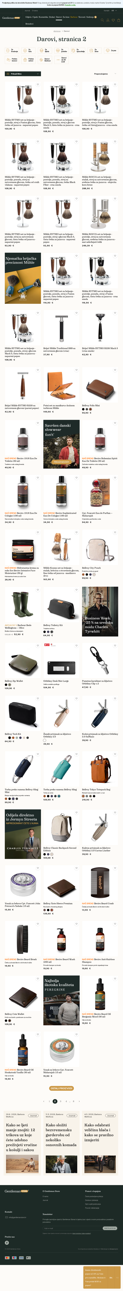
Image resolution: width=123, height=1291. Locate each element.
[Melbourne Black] (87, 574)
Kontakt (106, 11)
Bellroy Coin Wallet (14, 1014)
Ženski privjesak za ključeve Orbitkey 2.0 (57, 735)
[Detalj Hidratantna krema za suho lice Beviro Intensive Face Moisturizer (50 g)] (23, 547)
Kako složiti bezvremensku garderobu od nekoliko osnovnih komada (61, 1135)
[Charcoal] (87, 409)
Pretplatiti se (110, 1228)
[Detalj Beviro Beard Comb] (100, 883)
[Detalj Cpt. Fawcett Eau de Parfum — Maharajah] (100, 493)
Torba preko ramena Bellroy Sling (60, 789)
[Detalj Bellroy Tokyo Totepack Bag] (100, 769)
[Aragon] (44, 910)
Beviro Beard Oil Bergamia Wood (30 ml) (96, 1015)
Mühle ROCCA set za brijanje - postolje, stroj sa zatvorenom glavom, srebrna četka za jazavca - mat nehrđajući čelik (99, 238)
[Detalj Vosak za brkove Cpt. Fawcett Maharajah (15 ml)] (61, 1049)
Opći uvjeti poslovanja (93, 1204)
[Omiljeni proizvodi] (113, 20)
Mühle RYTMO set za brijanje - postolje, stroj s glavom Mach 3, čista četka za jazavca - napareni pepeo (59, 238)
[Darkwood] (52, 910)
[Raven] (94, 796)
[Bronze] (83, 574)
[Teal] (59, 796)
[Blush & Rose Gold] (44, 740)
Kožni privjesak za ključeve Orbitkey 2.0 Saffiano (100, 735)
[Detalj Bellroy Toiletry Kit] (61, 605)
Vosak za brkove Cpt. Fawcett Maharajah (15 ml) (58, 1071)
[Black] (83, 409)
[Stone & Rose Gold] (48, 740)
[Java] (9, 1020)
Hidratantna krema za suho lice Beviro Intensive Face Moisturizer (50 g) (22, 571)
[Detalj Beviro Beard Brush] (23, 939)
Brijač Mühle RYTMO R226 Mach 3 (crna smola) (100, 349)
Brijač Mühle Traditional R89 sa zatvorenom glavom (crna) (59, 349)
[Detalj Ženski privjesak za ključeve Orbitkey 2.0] (61, 713)
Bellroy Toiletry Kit (53, 625)
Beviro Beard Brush (27, 959)
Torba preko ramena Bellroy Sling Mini (21, 791)
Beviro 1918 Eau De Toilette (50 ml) (21, 459)
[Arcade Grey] (6, 738)
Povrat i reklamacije (92, 1208)
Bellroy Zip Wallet (14, 681)
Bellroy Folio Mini (91, 405)
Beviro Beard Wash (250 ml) (59, 960)
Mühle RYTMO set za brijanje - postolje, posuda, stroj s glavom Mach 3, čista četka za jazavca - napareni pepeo (20, 352)
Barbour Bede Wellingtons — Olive (18, 626)
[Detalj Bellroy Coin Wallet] (23, 993)
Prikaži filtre (16, 74)
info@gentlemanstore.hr (17, 1217)
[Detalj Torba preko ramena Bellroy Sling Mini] (23, 769)
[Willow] (9, 685)
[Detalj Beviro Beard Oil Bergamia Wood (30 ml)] (100, 993)
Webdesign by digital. (109, 1249)
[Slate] (52, 632)
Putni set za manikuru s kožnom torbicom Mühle (59, 407)
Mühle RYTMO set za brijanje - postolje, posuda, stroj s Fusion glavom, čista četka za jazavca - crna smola (100, 295)
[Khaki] (90, 796)
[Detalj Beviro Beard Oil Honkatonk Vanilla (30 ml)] (23, 1049)
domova (57, 31)
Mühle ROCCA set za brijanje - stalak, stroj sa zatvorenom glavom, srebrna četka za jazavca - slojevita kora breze (99, 181)
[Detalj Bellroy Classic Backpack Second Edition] (61, 827)
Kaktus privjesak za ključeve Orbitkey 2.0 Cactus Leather (96, 849)
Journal (27, 11)
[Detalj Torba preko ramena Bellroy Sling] (61, 769)
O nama (35, 11)
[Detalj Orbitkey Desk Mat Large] (61, 660)
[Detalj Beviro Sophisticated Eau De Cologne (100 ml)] (61, 493)
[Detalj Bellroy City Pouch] (100, 547)
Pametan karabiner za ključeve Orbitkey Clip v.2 (97, 682)
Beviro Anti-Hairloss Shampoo (98, 960)
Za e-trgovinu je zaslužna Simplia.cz (89, 1249)
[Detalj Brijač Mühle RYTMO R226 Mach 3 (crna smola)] (100, 328)
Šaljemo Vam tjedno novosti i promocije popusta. (67, 1233)
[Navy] (90, 574)
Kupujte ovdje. (70, 5)
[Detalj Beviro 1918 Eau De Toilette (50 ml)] (23, 438)
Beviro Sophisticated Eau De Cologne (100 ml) (59, 514)
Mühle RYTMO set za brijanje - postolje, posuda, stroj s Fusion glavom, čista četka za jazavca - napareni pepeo (58, 295)
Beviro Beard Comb (104, 903)
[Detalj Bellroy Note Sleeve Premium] (61, 883)
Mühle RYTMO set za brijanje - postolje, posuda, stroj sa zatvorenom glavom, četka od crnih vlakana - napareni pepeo (22, 181)
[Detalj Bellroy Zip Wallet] (23, 660)
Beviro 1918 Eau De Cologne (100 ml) (21, 514)
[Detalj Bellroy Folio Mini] (100, 385)
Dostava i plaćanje (91, 1200)
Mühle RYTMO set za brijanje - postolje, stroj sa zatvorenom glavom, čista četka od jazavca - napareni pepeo (20, 238)
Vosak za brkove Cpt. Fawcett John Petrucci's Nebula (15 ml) (22, 905)
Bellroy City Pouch (91, 568)
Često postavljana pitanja (94, 1196)
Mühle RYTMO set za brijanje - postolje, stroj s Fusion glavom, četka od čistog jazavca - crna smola (99, 122)
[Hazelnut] (90, 409)
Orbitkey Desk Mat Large (56, 681)
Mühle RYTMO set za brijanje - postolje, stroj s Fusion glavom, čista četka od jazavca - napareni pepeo (23, 122)
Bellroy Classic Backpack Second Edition (59, 849)
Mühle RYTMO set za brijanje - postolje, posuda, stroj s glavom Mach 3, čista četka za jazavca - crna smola (61, 123)
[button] (38, 84)
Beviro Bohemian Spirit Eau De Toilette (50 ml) (99, 459)
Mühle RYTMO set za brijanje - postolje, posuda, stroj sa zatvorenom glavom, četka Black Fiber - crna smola (59, 181)
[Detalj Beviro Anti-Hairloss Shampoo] (100, 939)
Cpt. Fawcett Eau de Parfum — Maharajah (97, 514)
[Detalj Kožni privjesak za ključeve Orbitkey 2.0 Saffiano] (100, 713)
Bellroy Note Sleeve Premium (57, 903)
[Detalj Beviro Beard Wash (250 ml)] (61, 939)
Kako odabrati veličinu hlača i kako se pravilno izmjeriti (99, 1132)
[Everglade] (87, 796)
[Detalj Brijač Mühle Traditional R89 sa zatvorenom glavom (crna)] (61, 328)
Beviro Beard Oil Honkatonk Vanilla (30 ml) (19, 1071)
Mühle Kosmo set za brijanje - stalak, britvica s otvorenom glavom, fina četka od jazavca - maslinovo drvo (61, 572)
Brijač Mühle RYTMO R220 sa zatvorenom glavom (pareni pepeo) (22, 407)
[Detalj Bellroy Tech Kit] (23, 713)
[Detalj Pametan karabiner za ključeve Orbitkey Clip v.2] (100, 660)
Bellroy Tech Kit (13, 734)
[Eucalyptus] (17, 738)
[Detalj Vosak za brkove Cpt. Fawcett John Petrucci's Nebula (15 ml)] (23, 883)
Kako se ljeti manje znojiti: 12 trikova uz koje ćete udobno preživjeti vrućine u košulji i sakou (21, 1137)
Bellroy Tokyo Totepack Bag (96, 789)
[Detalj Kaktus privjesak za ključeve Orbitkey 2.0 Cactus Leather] (100, 827)
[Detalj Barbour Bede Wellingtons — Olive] (23, 605)
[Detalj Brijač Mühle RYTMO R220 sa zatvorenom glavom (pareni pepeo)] (23, 385)
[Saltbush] (94, 574)
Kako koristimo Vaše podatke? (81, 1233)
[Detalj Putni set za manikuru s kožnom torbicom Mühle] (61, 385)
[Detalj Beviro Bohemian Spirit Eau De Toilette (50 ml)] (100, 438)
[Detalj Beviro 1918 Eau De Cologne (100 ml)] (23, 493)
